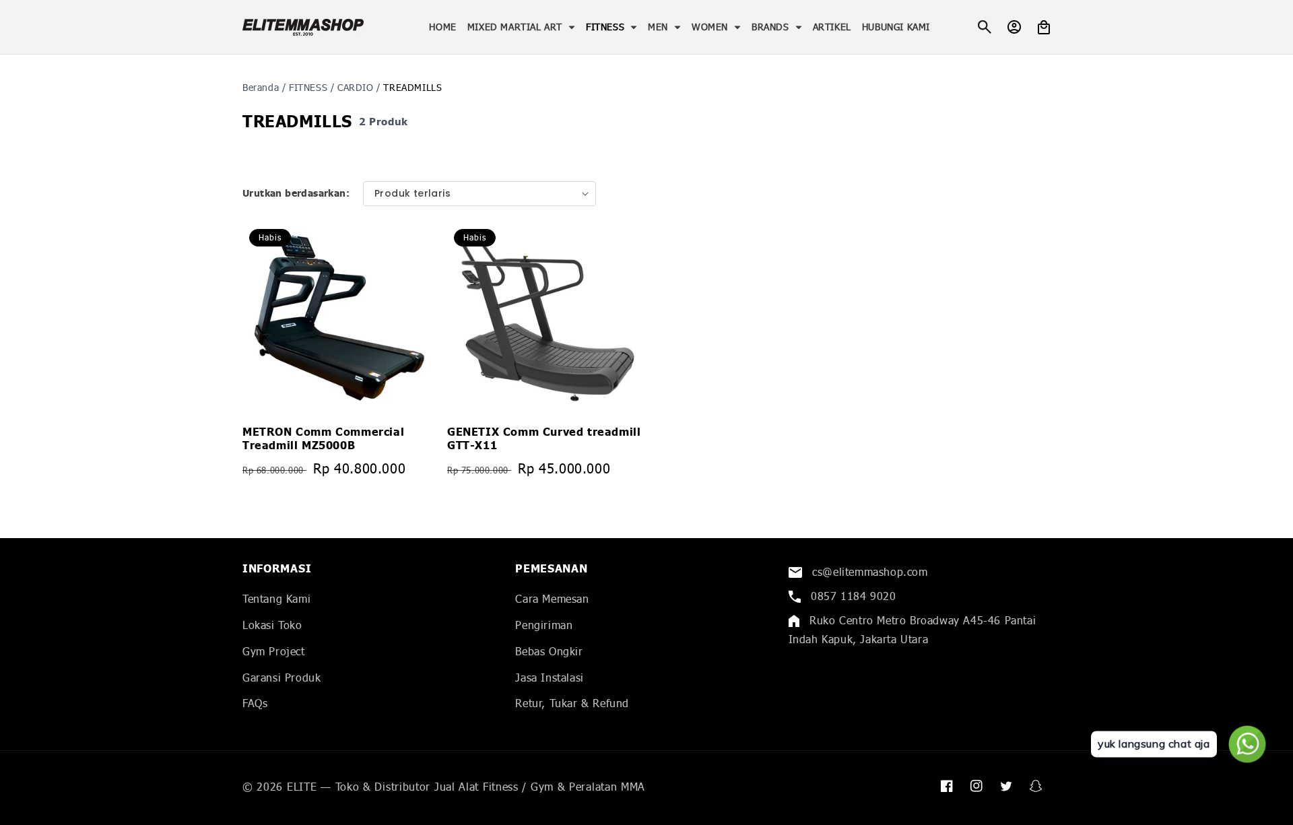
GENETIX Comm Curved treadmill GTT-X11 (543, 439)
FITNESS (308, 87)
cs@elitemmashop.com (868, 571)
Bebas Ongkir (549, 651)
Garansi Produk (281, 677)
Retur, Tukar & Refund (572, 703)
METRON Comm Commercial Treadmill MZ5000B (323, 439)
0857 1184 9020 (851, 596)
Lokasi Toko (272, 625)
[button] (521, 27)
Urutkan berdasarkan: (296, 194)
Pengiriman (543, 625)
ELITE (302, 786)
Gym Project (273, 651)
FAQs (254, 703)
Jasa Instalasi (549, 677)
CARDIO (355, 87)
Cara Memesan (552, 598)
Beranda (260, 87)
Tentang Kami (276, 598)
